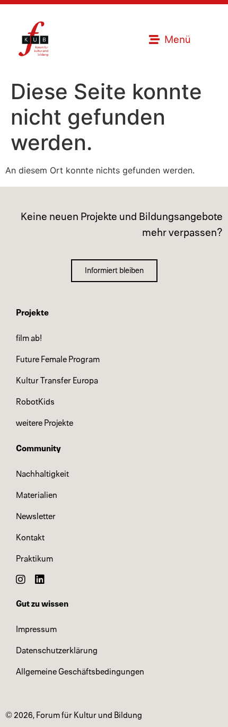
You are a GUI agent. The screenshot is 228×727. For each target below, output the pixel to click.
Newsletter (36, 516)
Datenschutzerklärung (57, 650)
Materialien (36, 495)
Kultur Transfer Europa (57, 380)
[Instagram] (20, 579)
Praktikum (34, 559)
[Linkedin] (39, 579)
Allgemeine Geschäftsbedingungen (80, 672)
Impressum (36, 629)
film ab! (29, 338)
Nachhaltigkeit (42, 474)
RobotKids (35, 402)
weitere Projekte (44, 423)
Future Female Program (58, 359)
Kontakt (30, 537)
